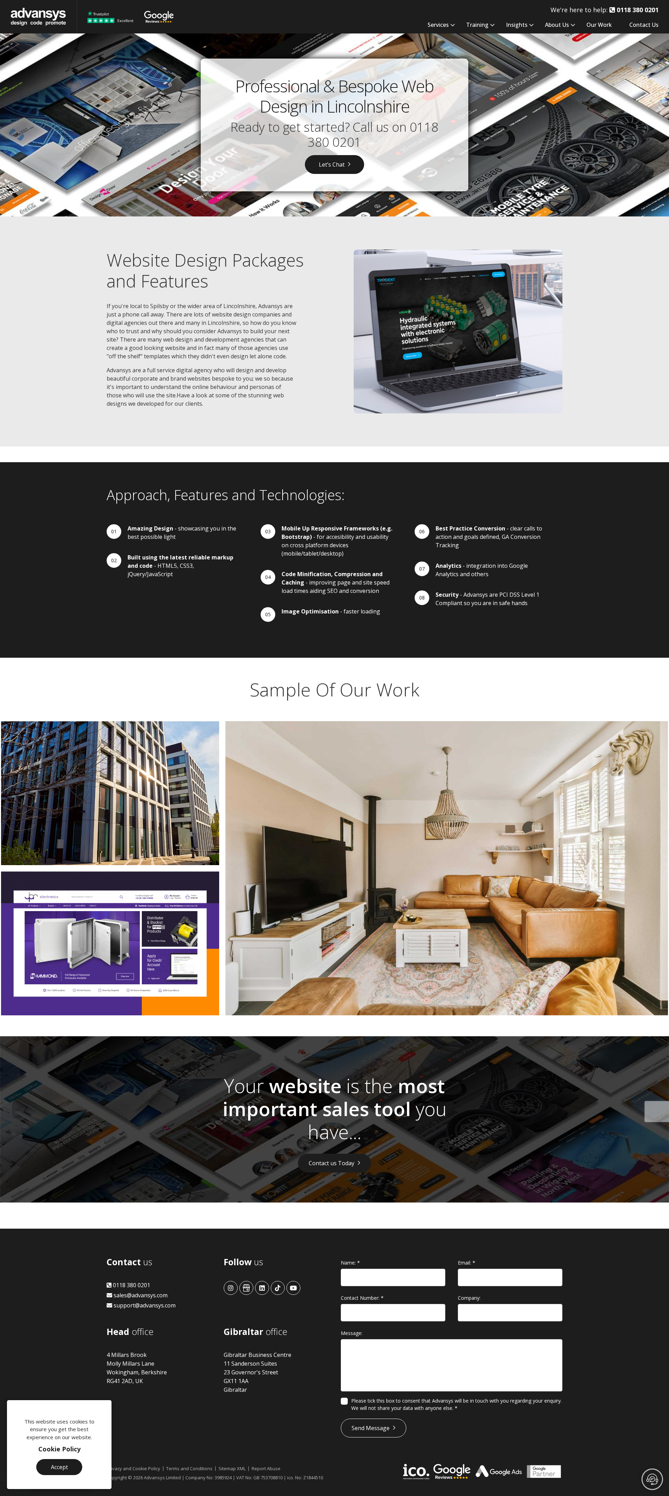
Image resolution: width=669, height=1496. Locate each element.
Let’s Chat (332, 164)
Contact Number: (362, 1298)
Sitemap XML (232, 1468)
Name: (350, 1262)
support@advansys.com (144, 1305)
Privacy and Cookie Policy (133, 1468)
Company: (469, 1298)
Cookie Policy (59, 1449)
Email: (466, 1262)
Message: (351, 1333)
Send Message (371, 1428)
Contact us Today (331, 1163)
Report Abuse (266, 1468)
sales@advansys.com (140, 1295)
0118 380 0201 (131, 1285)
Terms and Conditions (189, 1468)
